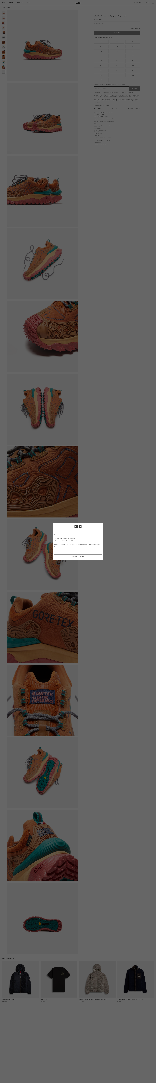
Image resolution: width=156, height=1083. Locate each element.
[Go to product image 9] (3, 52)
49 (101, 80)
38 (132, 41)
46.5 (117, 70)
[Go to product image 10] (3, 57)
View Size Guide (135, 28)
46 (101, 70)
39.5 (133, 46)
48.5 (133, 75)
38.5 (101, 46)
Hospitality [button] (139, 2)
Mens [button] (11, 2)
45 (117, 65)
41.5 (101, 56)
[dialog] (78, 541)
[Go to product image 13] (3, 72)
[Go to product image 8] (3, 47)
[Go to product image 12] (3, 67)
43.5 (117, 61)
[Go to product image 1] (3, 13)
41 (132, 51)
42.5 (133, 56)
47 (132, 70)
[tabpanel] (117, 128)
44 (132, 61)
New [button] (3, 2)
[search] (149, 3)
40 (101, 51)
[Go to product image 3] (3, 23)
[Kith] (78, 3)
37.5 (117, 41)
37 (101, 41)
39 (117, 46)
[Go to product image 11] (3, 62)
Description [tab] (97, 108)
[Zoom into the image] (42, 45)
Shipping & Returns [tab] (134, 108)
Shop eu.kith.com (78, 551)
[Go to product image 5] (3, 33)
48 (117, 75)
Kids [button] (29, 2)
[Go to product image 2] (3, 18)
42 (117, 56)
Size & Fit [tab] (114, 108)
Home (3, 7)
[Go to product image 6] (3, 37)
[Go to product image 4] (3, 28)
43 (101, 61)
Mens (8, 7)
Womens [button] (20, 2)
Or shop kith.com (78, 556)
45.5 (133, 65)
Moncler (96, 13)
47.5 (101, 75)
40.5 (117, 51)
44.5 (101, 65)
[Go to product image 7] (3, 42)
